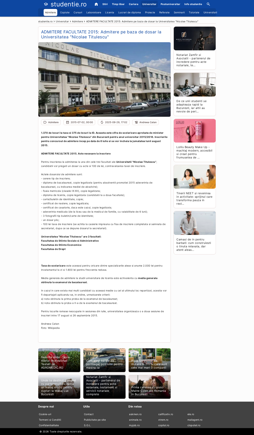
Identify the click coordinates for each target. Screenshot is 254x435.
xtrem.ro (163, 419)
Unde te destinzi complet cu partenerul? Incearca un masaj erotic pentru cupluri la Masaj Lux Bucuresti (58, 387)
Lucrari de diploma (129, 12)
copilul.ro (163, 425)
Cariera (133, 4)
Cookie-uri (45, 414)
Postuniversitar (170, 4)
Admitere (50, 12)
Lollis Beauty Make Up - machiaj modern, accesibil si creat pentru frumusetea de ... (194, 152)
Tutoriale (194, 12)
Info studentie (193, 4)
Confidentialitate (49, 425)
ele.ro (190, 414)
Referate (164, 12)
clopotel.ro (193, 425)
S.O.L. (87, 425)
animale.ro (135, 419)
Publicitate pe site (95, 419)
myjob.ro (134, 425)
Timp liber (118, 4)
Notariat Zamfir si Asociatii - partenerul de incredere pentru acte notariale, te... (193, 60)
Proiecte (150, 12)
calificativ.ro (165, 414)
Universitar (149, 4)
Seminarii (179, 12)
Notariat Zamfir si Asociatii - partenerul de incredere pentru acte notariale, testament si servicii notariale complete (103, 385)
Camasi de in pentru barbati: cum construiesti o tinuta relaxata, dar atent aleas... (193, 244)
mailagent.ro (195, 419)
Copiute (65, 12)
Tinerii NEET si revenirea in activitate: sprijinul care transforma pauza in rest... (194, 198)
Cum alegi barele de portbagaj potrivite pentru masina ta (104, 364)
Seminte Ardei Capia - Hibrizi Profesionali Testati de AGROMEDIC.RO (56, 362)
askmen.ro (135, 414)
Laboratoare (93, 12)
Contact (89, 414)
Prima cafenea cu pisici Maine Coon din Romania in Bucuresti (148, 391)
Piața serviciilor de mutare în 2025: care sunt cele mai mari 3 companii (149, 364)
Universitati (210, 12)
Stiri (105, 4)
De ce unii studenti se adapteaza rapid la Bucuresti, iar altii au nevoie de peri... (191, 106)
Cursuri (78, 12)
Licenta (109, 12)
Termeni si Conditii (50, 419)
